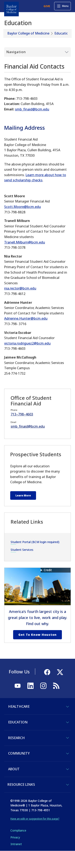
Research (16, 738)
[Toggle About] (67, 769)
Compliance (18, 830)
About (14, 769)
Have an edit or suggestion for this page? (34, 818)
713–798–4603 (22, 414)
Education (62, 33)
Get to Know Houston (37, 635)
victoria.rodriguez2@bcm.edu (27, 343)
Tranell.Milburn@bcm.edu (24, 242)
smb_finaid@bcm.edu (32, 109)
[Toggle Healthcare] (67, 706)
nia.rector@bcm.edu (20, 288)
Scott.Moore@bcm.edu (22, 206)
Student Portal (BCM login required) (35, 542)
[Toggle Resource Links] (67, 784)
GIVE (47, 6)
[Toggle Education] (67, 722)
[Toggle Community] (67, 753)
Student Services (22, 550)
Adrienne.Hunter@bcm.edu (26, 318)
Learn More (23, 495)
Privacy (15, 837)
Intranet (16, 844)
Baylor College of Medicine (28, 33)
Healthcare (19, 706)
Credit (48, 570)
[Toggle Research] (67, 737)
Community (19, 753)
